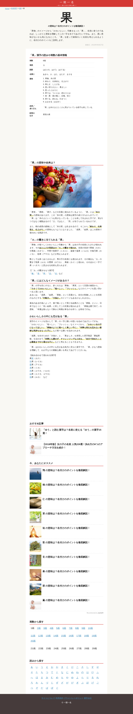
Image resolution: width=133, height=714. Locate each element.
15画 (63, 635)
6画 (64, 628)
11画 (33, 635)
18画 (86, 635)
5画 (58, 628)
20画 (33, 641)
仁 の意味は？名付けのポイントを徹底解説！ (66, 499)
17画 (78, 635)
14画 (55, 635)
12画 (40, 635)
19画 (94, 635)
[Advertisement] (66, 139)
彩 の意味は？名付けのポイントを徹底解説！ (66, 542)
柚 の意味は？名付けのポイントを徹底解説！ (66, 484)
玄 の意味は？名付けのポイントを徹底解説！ (66, 557)
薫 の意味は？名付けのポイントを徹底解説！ (66, 600)
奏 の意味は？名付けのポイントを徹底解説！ (66, 571)
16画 (71, 635)
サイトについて (48, 698)
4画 (51, 628)
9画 (83, 628)
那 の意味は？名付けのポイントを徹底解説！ (66, 585)
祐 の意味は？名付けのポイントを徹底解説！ (66, 528)
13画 (48, 635)
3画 (45, 628)
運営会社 (88, 698)
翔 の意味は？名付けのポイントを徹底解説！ (66, 470)
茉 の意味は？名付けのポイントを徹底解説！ (66, 513)
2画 (39, 628)
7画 (70, 628)
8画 (77, 628)
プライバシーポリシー (73, 698)
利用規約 (59, 698)
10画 (90, 628)
